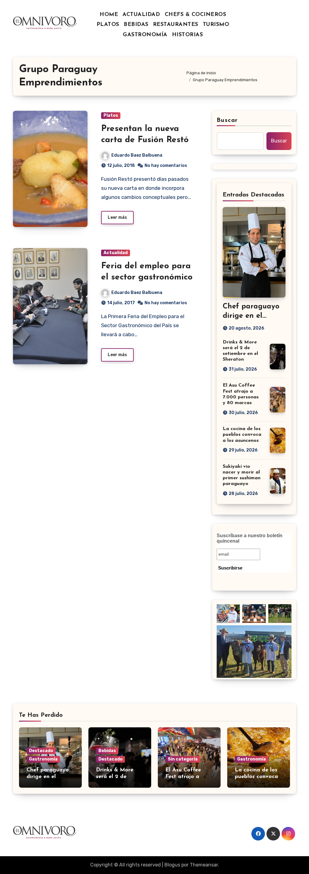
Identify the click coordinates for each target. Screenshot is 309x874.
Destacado (41, 750)
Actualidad (116, 252)
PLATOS (108, 24)
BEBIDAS (136, 24)
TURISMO (216, 24)
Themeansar (204, 865)
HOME (109, 15)
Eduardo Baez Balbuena (136, 155)
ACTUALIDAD (141, 15)
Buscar (227, 120)
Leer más (117, 217)
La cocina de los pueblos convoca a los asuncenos (242, 434)
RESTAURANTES (175, 24)
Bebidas (107, 750)
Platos (111, 115)
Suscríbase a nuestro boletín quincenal (249, 538)
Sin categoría (183, 759)
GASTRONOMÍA (145, 35)
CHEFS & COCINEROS (195, 15)
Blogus (172, 865)
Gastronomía (43, 759)
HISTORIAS (187, 35)
